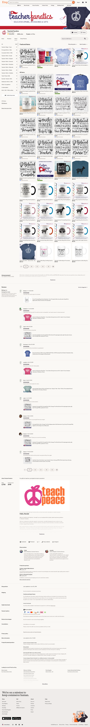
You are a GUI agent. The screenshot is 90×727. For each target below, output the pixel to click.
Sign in (78, 2)
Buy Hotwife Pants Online (29, 675)
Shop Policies (23, 38)
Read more (52, 280)
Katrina (24, 415)
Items (3, 38)
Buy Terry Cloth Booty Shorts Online (31, 680)
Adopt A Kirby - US (49, 671)
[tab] (10, 44)
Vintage (52, 5)
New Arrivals (26, 5)
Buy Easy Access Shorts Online (30, 678)
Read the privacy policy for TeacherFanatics (32, 632)
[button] (74, 32)
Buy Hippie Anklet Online (7, 671)
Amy (24, 380)
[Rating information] (8, 34)
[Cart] (86, 2)
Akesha (24, 433)
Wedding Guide (60, 5)
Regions (86, 724)
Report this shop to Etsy (6, 108)
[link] (21, 266)
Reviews (9, 38)
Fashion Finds (45, 5)
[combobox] (40, 2)
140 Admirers (4, 103)
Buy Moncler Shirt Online (73, 671)
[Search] (73, 2)
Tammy (24, 451)
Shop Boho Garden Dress (29, 673)
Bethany (25, 290)
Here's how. (53, 605)
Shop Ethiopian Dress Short (29, 671)
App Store (6, 718)
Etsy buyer (25, 344)
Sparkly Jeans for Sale (28, 681)
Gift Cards (69, 5)
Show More (45, 684)
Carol (24, 326)
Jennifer (25, 362)
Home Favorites (35, 5)
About (15, 38)
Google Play (16, 718)
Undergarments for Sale (28, 676)
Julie (24, 398)
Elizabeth (25, 308)
